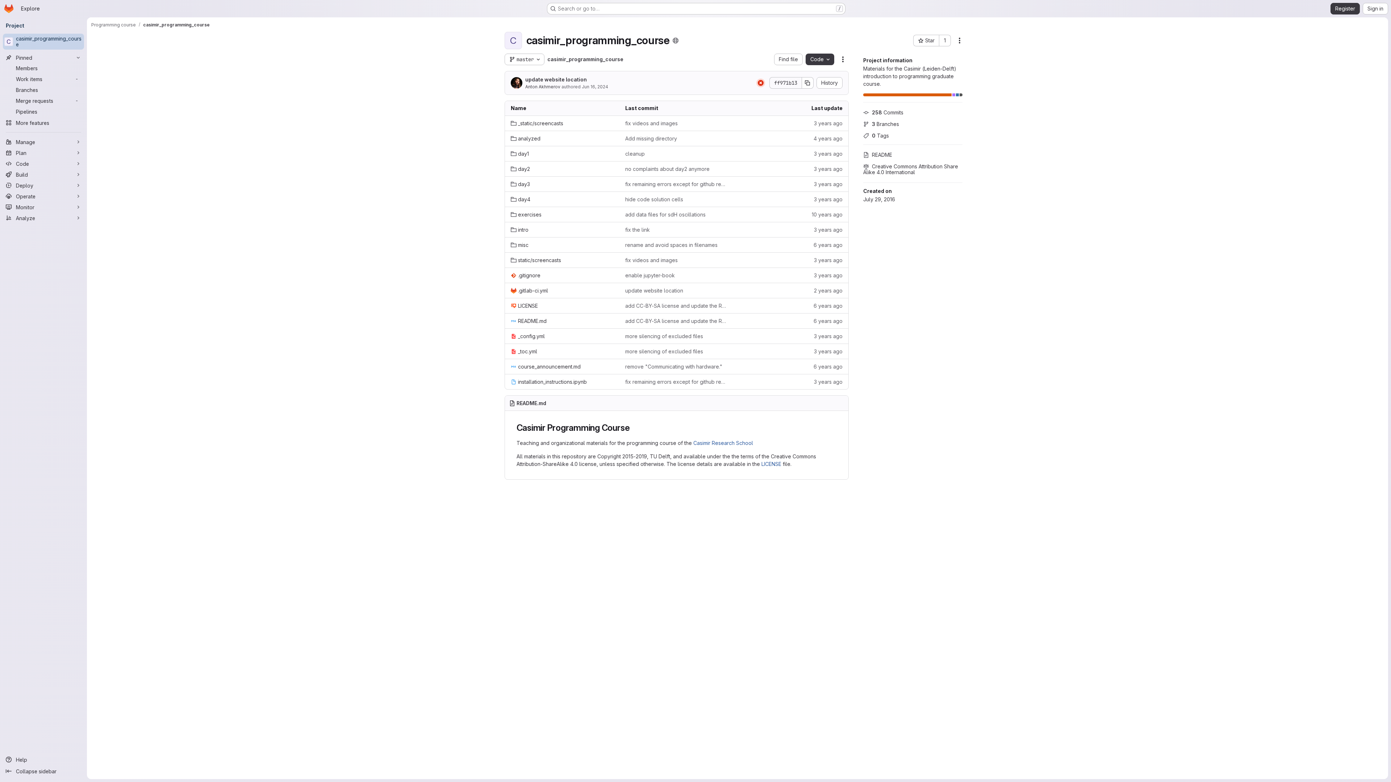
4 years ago (828, 138)
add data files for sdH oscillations (665, 214)
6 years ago (828, 245)
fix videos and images (651, 123)
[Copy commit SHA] (808, 83)
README (882, 155)
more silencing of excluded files (664, 336)
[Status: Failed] (760, 83)
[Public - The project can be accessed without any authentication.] (675, 40)
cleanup (635, 154)
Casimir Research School (723, 443)
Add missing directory (651, 138)
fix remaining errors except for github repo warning (676, 184)
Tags (880, 136)
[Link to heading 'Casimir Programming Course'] (634, 427)
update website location (556, 79)
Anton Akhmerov (542, 86)
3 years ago (828, 123)
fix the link (637, 230)
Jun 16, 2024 (595, 86)
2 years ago (828, 290)
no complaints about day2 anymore (667, 169)
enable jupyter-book (650, 275)
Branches (885, 124)
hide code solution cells (654, 199)
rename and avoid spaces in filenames (671, 245)
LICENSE (771, 464)
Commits (887, 112)
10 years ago (827, 214)
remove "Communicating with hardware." (673, 366)
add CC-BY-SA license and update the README (676, 306)
